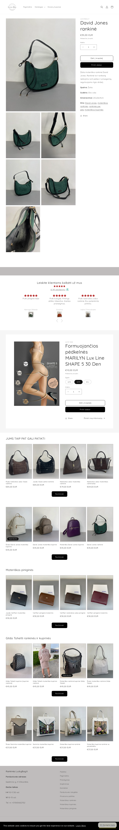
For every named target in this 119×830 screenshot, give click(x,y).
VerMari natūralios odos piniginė (72, 613)
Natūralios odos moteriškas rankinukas (97, 483)
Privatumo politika (67, 796)
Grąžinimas (64, 784)
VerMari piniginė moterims (43, 613)
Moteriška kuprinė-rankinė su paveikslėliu (98, 745)
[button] (39, 7)
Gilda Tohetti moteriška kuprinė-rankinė (45, 682)
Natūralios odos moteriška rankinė (70, 483)
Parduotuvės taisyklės (69, 792)
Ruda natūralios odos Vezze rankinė (16, 483)
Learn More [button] (81, 826)
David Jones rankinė (95, 545)
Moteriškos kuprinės (68, 804)
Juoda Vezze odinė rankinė (43, 482)
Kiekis (82, 42)
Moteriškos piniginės (68, 808)
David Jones (91, 103)
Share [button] (85, 116)
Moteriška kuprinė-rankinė (70, 744)
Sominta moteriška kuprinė (43, 744)
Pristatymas (65, 780)
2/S (69, 382)
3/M (78, 382)
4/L (87, 382)
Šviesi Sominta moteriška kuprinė (18, 744)
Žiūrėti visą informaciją (93, 418)
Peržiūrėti (59, 494)
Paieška (63, 772)
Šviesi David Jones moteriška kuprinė (17, 545)
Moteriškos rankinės (68, 800)
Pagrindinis (64, 776)
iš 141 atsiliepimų (58, 289)
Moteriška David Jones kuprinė (72, 545)
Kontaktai (64, 788)
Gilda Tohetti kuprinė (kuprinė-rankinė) (17, 682)
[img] (59, 286)
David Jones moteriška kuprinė (45, 545)
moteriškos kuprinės (94, 110)
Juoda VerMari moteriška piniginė (15, 614)
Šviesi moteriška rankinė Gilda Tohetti (98, 682)
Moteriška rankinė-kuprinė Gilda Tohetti (72, 682)
